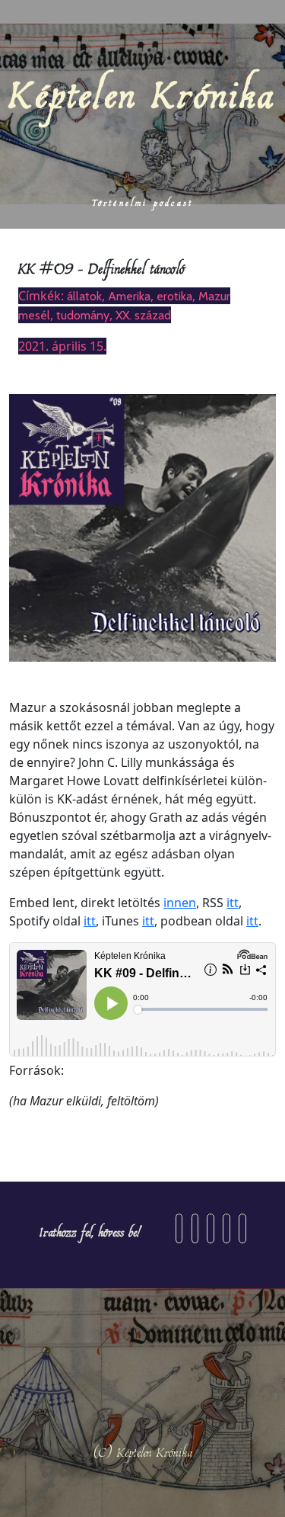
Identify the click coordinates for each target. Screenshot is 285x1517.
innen (179, 902)
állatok (84, 296)
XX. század (143, 315)
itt (232, 902)
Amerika (129, 296)
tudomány (82, 315)
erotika (174, 296)
